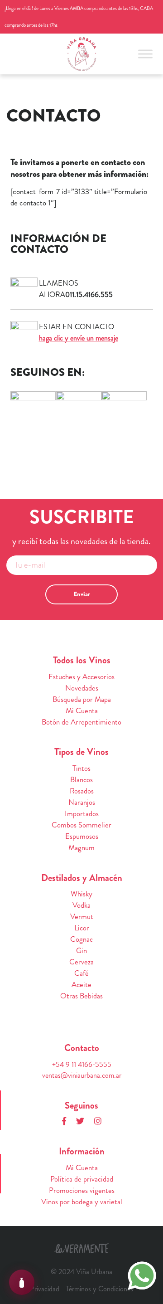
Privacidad (44, 1289)
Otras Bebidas (81, 996)
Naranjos (81, 802)
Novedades (81, 688)
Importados (82, 813)
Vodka (81, 905)
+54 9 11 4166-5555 (81, 1064)
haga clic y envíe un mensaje (78, 338)
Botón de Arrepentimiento (81, 722)
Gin (81, 950)
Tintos (81, 768)
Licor (81, 928)
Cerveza (81, 962)
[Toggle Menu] (145, 53)
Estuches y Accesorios (81, 676)
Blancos (81, 779)
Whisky (81, 894)
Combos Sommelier (81, 825)
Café (81, 973)
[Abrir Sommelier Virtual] (21, 1282)
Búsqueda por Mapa (82, 699)
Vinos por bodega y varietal (81, 1202)
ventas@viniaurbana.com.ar (81, 1075)
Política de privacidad (81, 1179)
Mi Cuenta (82, 711)
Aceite (81, 984)
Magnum (81, 847)
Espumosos (81, 836)
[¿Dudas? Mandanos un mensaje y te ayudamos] (142, 1275)
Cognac (81, 939)
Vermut (81, 916)
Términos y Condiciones (99, 1289)
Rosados (82, 791)
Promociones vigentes (82, 1190)
